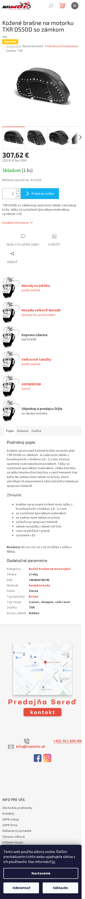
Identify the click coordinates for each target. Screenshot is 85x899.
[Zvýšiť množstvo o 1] (18, 191)
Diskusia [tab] (22, 431)
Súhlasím (60, 887)
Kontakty (8, 813)
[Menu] (74, 5)
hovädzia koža (39, 585)
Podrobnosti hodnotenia (61, 46)
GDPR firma (9, 825)
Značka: (14, 51)
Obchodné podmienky (17, 808)
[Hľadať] (51, 5)
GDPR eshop (10, 819)
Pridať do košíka (43, 193)
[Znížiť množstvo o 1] (18, 196)
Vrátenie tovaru (12, 842)
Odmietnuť (21, 887)
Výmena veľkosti (13, 837)
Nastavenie (41, 873)
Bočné (33, 596)
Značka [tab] (36, 431)
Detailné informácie (15, 223)
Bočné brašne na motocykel (49, 569)
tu (53, 861)
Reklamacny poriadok (17, 831)
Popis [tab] (10, 431)
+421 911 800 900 (68, 741)
